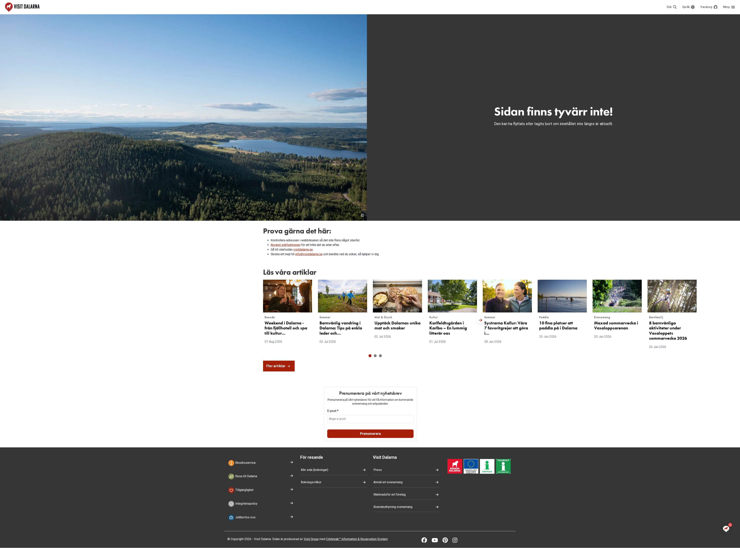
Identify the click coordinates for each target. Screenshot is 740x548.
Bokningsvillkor (311, 482)
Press (377, 470)
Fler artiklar (276, 366)
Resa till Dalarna (246, 476)
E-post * (332, 411)
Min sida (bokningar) (314, 470)
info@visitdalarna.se (309, 254)
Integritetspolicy (246, 503)
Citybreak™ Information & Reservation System (357, 539)
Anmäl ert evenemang (388, 482)
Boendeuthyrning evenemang (392, 507)
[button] (370, 355)
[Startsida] (22, 7)
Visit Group (311, 539)
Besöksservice (245, 463)
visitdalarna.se (303, 249)
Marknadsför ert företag (389, 494)
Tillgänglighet (244, 490)
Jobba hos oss (245, 517)
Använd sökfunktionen (285, 245)
